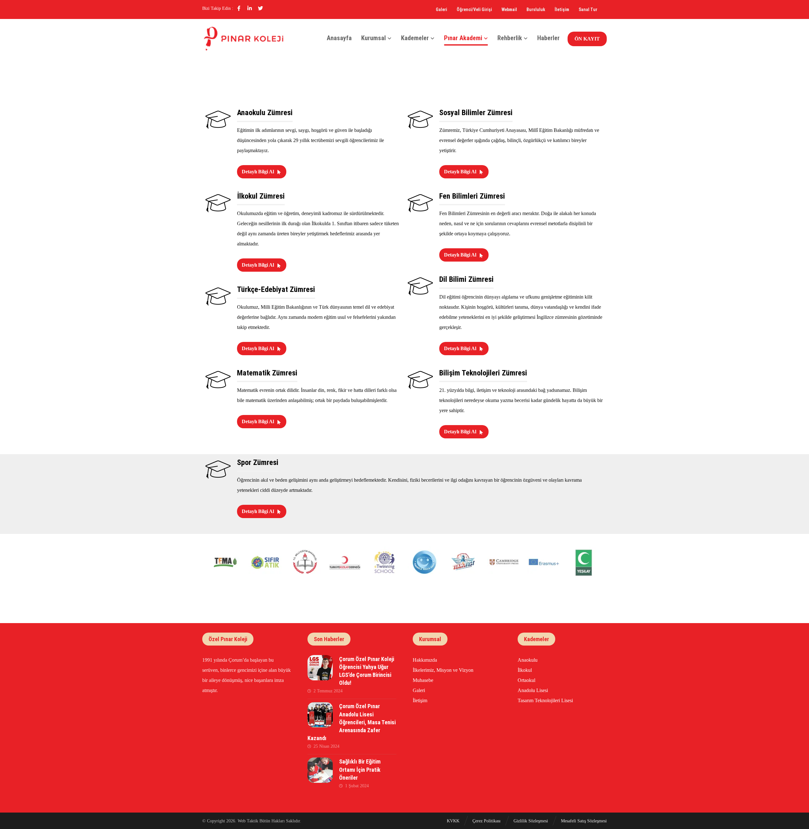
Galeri (419, 690)
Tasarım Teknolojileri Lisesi (545, 700)
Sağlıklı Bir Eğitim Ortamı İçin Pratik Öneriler (359, 769)
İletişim (420, 700)
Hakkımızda (425, 660)
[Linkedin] (250, 8)
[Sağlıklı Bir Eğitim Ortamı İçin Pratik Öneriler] (320, 770)
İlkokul (525, 670)
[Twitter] (260, 8)
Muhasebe (423, 680)
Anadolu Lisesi (533, 690)
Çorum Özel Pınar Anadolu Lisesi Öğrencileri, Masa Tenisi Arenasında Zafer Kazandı (351, 722)
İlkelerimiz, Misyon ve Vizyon (443, 670)
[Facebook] (239, 8)
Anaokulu (528, 660)
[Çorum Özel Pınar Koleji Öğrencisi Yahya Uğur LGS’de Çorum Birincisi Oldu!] (320, 667)
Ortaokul (526, 680)
